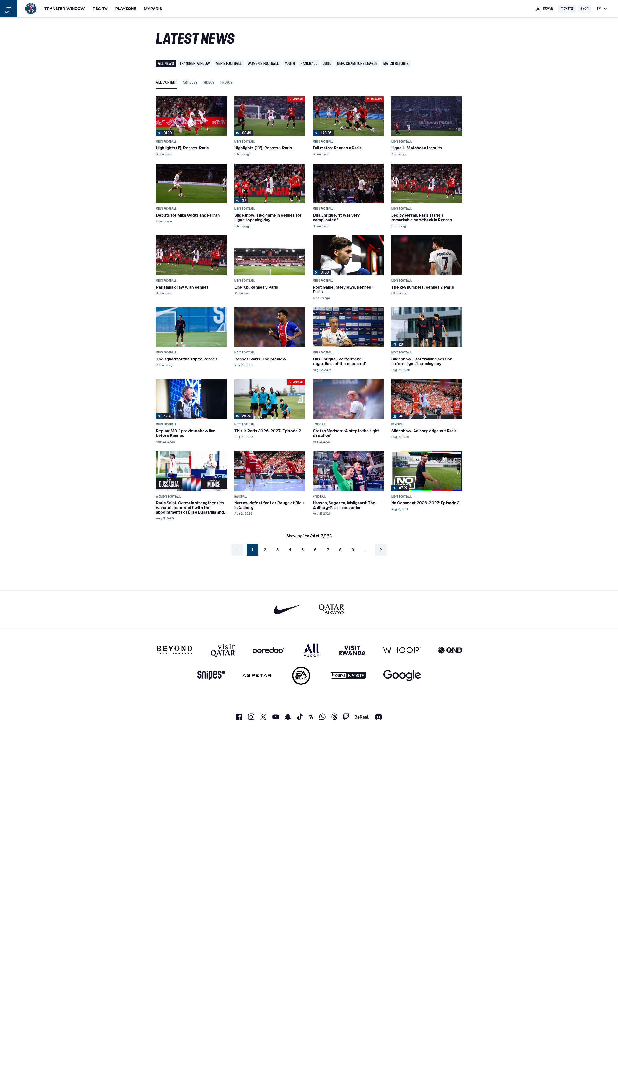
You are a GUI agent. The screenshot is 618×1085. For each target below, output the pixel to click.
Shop (584, 9)
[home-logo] (31, 8)
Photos (226, 82)
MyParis (153, 8)
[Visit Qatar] (223, 650)
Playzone (125, 8)
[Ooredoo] (268, 650)
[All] (311, 650)
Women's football (263, 64)
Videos (209, 82)
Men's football (229, 64)
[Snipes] (211, 676)
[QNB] (450, 650)
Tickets (567, 9)
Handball (309, 64)
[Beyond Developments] (174, 650)
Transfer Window (64, 8)
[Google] (402, 676)
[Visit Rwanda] (352, 650)
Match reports (396, 64)
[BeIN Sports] (348, 676)
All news (166, 64)
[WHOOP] (402, 650)
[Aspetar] (257, 676)
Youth (290, 64)
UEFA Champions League (357, 64)
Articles (190, 82)
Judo (327, 64)
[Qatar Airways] (331, 609)
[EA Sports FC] (301, 676)
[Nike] (287, 609)
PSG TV (100, 8)
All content (166, 82)
